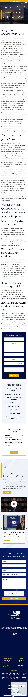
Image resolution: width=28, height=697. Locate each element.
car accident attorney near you (16, 324)
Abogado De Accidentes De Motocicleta (14, 389)
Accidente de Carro (14, 410)
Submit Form (14, 375)
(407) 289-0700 (14, 1)
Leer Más (14, 452)
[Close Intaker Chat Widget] (27, 680)
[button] (1, 529)
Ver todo (7, 492)
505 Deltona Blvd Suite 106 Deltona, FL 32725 (20, 661)
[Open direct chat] (25, 680)
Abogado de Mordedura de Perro (14, 394)
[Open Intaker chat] (13, 696)
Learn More (7, 540)
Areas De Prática (21, 6)
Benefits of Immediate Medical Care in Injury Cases (14, 533)
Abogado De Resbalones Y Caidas (14, 403)
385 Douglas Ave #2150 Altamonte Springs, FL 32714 (7, 661)
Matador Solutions (7, 695)
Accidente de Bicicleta (14, 406)
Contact (21, 9)
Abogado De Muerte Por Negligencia (14, 398)
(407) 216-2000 (7, 668)
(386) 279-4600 (20, 665)
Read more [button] (7, 445)
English (21, 12)
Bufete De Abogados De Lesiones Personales (14, 417)
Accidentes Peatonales (14, 413)
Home (21, 3)
